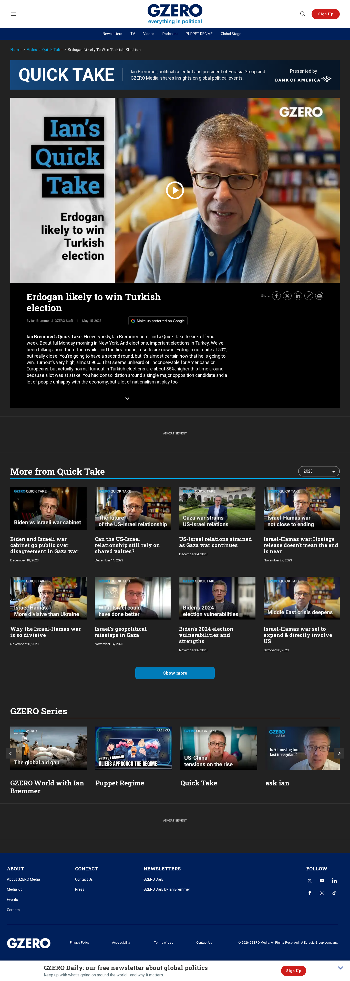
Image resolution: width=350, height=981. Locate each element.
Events (12, 900)
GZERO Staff (64, 321)
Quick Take (52, 50)
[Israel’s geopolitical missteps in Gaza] (133, 597)
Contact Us (84, 879)
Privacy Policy (79, 942)
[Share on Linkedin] (298, 295)
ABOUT (15, 869)
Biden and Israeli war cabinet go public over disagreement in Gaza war (44, 545)
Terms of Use (163, 942)
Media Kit (14, 889)
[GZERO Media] (175, 14)
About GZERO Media (23, 879)
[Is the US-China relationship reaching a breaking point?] (218, 748)
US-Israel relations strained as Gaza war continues (215, 542)
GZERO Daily (153, 879)
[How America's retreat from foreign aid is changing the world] (48, 748)
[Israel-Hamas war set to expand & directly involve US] (302, 597)
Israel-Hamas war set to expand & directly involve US (298, 634)
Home (16, 50)
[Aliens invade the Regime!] (133, 748)
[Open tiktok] (334, 893)
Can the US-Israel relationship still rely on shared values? (127, 545)
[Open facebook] (309, 893)
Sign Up (293, 970)
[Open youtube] (322, 880)
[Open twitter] (309, 880)
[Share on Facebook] (276, 295)
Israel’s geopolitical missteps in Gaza (121, 631)
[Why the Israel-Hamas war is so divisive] (48, 597)
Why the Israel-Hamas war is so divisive (45, 631)
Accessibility (121, 942)
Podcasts (170, 34)
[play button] (175, 190)
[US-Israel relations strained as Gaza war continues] (217, 507)
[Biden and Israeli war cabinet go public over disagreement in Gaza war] (48, 507)
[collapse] (340, 967)
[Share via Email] (319, 296)
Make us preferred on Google (161, 321)
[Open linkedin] (334, 880)
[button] (326, 14)
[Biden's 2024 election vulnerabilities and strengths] (217, 597)
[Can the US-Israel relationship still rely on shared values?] (133, 507)
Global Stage (231, 34)
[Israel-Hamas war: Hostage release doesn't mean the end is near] (302, 507)
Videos (148, 34)
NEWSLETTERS (162, 869)
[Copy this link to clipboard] (308, 295)
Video (32, 50)
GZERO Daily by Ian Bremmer (166, 889)
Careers (13, 910)
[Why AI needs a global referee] (303, 748)
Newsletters (112, 34)
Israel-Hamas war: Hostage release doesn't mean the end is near (301, 545)
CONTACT (86, 869)
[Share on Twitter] (287, 295)
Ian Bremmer (40, 321)
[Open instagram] (322, 893)
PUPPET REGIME (199, 34)
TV (132, 34)
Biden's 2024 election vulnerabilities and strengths (206, 634)
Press (79, 889)
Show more (175, 673)
